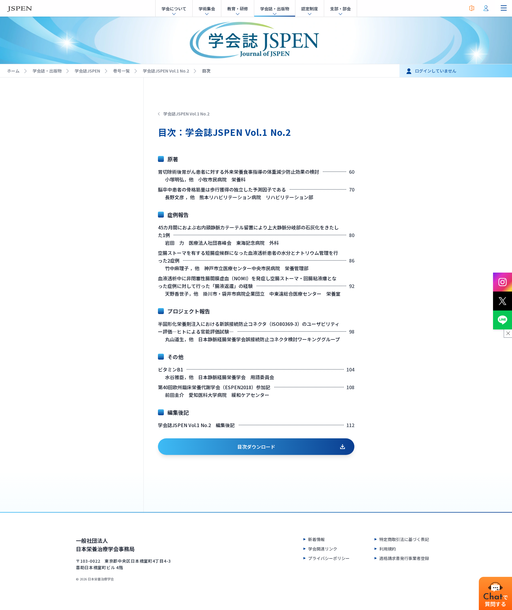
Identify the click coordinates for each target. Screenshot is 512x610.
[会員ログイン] (486, 8)
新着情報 (316, 539)
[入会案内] (472, 8)
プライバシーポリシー (329, 558)
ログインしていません (435, 71)
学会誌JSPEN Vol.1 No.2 (166, 71)
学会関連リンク (322, 549)
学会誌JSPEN (87, 71)
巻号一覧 (121, 71)
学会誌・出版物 (47, 71)
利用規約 (387, 549)
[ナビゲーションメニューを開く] (503, 8)
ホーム (13, 71)
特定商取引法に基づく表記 (404, 539)
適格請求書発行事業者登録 (404, 558)
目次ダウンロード (256, 446)
